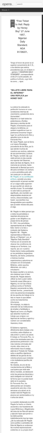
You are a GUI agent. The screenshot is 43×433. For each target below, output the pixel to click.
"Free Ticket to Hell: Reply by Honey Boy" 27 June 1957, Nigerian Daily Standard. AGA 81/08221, (22, 36)
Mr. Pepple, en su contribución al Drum (22, 177)
